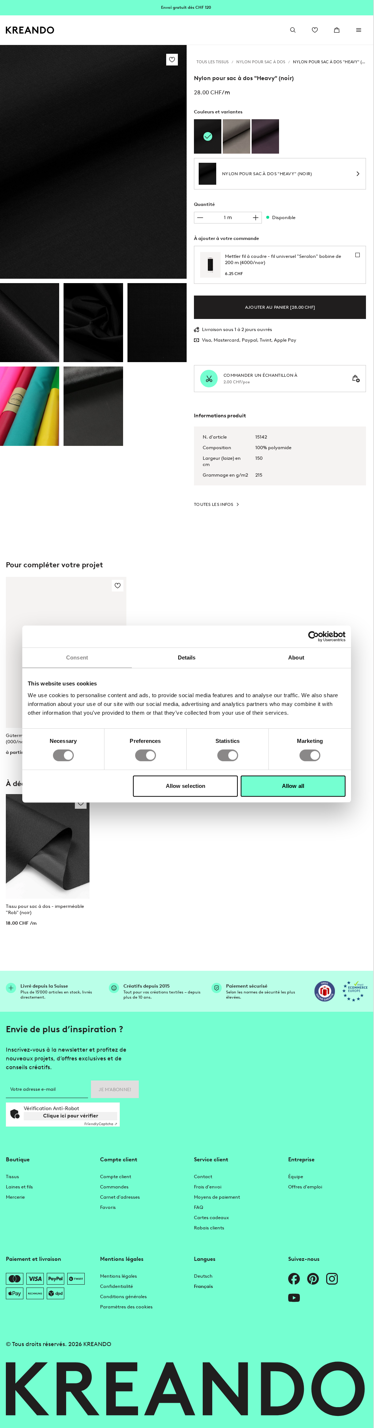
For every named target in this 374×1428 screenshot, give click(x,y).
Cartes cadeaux (211, 1217)
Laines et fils (19, 1187)
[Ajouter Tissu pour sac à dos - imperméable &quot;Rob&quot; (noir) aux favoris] (81, 803)
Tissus (12, 1176)
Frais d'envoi (207, 1187)
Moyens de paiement (217, 1197)
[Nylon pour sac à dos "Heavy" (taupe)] (236, 136)
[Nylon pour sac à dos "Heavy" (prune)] (265, 136)
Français (203, 1286)
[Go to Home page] (30, 30)
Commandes (114, 1187)
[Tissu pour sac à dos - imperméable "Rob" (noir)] (47, 846)
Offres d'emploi (305, 1187)
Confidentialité (116, 1286)
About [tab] (296, 657)
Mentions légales (118, 1276)
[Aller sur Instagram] (332, 1279)
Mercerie (15, 1197)
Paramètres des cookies (126, 1306)
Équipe (295, 1176)
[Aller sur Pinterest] (313, 1279)
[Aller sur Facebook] (294, 1279)
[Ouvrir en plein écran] (93, 162)
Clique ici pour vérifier (70, 1116)
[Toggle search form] (293, 30)
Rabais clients (209, 1227)
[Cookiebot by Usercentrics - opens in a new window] (314, 636)
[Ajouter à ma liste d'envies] (172, 59)
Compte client (115, 1176)
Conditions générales (123, 1296)
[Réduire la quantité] (200, 217)
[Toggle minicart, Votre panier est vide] (337, 30)
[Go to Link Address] (186, 7)
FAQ (198, 1207)
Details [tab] (187, 657)
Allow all (293, 786)
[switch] (145, 755)
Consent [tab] (77, 657)
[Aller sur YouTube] (294, 1298)
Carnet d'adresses (120, 1197)
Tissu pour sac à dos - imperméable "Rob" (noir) (45, 909)
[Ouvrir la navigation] (358, 30)
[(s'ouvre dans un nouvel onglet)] (324, 991)
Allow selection (186, 786)
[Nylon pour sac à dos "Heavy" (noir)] (29, 322)
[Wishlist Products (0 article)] (315, 30)
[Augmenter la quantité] (256, 217)
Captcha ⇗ (100, 1123)
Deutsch (203, 1276)
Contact (203, 1176)
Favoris (108, 1207)
